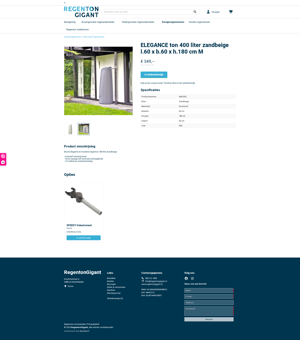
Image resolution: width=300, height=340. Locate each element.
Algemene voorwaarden (75, 324)
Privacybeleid (93, 324)
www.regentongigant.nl (152, 284)
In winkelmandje (154, 74)
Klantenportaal (113, 293)
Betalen (110, 281)
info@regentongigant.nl (156, 281)
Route (70, 286)
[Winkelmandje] (231, 12)
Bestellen (111, 278)
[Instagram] (192, 278)
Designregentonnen (173, 22)
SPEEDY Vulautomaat (79, 225)
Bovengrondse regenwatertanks (98, 22)
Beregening (69, 22)
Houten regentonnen (199, 22)
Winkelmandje (115, 298)
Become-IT (84, 331)
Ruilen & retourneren (116, 287)
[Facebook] (186, 278)
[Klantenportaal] (208, 12)
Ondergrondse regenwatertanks (138, 22)
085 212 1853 (151, 278)
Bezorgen (111, 284)
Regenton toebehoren (77, 29)
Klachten (111, 290)
